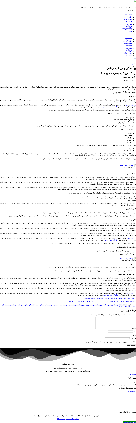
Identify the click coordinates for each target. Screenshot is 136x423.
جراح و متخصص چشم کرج (77, 305)
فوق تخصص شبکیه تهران (9, 305)
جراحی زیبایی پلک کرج (46, 305)
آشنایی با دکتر (128, 19)
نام (134, 331)
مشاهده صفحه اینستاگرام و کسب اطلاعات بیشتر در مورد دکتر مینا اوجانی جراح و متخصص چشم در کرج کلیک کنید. (100, 301)
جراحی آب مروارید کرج (61, 305)
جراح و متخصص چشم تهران (94, 305)
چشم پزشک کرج (34, 305)
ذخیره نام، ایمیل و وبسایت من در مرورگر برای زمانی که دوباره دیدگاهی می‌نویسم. (109, 342)
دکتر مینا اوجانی (131, 105)
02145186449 (132, 391)
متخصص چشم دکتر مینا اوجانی (126, 306)
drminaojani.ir (123, 305)
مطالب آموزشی (127, 17)
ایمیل (134, 335)
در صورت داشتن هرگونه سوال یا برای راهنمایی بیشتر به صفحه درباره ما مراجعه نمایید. (109, 298)
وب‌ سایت (133, 338)
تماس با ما (129, 21)
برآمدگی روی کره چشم (110, 107)
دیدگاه (133, 328)
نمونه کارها (129, 16)
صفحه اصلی (128, 14)
